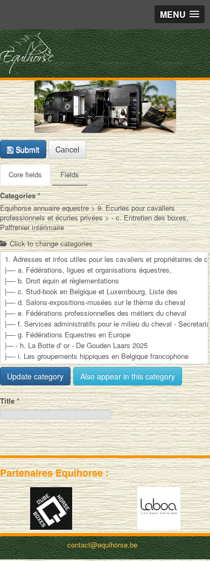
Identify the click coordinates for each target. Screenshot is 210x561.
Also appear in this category (127, 376)
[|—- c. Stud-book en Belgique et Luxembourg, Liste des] (104, 291)
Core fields (25, 174)
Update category (35, 376)
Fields (69, 174)
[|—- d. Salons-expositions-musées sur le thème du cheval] (104, 302)
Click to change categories (50, 243)
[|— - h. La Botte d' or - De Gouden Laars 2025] (104, 345)
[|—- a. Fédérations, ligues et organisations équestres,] (104, 270)
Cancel (67, 149)
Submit (26, 149)
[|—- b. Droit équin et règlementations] (104, 280)
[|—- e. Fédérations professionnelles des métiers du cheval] (104, 313)
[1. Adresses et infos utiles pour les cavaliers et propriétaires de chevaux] (104, 259)
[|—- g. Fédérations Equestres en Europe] (104, 334)
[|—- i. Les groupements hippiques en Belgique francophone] (104, 356)
